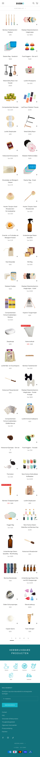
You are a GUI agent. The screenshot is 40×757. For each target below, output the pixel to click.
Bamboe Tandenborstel (30, 366)
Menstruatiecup (30, 604)
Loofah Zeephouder (10, 131)
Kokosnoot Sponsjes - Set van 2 (10, 449)
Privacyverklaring (7, 728)
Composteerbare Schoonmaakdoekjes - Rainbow (10, 315)
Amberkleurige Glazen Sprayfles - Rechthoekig (10, 553)
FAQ (3, 715)
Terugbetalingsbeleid (8, 722)
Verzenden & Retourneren (10, 719)
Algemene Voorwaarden (9, 725)
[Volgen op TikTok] (13, 738)
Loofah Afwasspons (30, 81)
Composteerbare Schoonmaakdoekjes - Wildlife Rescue (10, 421)
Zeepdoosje (10, 341)
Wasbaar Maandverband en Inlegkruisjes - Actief (29, 287)
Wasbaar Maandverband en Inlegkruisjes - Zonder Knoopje (29, 392)
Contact (4, 712)
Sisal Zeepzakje (10, 262)
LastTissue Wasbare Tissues (29, 107)
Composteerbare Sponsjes (10, 107)
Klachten (4, 731)
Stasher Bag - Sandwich (10, 56)
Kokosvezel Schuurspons (10, 156)
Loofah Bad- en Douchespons (10, 366)
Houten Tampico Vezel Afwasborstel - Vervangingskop (10, 209)
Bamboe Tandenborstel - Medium (10, 31)
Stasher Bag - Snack (30, 180)
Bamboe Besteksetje (10, 578)
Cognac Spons (10, 629)
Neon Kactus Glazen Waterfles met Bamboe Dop (29, 526)
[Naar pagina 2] (28, 638)
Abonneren (10, 705)
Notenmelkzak (29, 341)
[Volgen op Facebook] (3, 738)
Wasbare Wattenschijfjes (29, 156)
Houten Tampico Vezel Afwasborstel (30, 208)
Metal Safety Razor (30, 131)
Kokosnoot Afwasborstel (29, 551)
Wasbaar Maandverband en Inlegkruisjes (29, 31)
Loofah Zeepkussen (30, 501)
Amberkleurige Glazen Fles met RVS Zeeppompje (30, 579)
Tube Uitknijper (29, 629)
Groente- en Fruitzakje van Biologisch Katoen (10, 236)
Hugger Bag (10, 525)
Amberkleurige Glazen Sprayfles (30, 236)
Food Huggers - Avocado (29, 447)
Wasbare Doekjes (10, 286)
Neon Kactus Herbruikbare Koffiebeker (30, 475)
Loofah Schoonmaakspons (30, 419)
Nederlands (19, 743)
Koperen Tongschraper (30, 313)
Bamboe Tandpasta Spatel (10, 501)
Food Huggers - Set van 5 (30, 56)
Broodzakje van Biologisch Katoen (10, 181)
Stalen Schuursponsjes (10, 604)
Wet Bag (29, 262)
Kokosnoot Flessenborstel (10, 390)
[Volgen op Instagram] (8, 738)
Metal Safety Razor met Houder (10, 82)
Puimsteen (10, 474)
